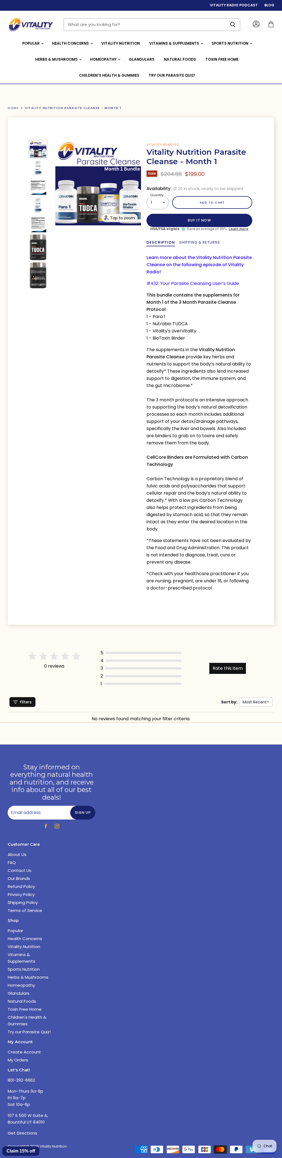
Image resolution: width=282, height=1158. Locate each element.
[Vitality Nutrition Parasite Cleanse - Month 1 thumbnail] (38, 149)
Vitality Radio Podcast (234, 5)
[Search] (233, 24)
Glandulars (141, 59)
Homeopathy (103, 59)
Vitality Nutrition (120, 43)
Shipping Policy (23, 902)
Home (13, 108)
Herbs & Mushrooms (56, 59)
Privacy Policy (21, 894)
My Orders (18, 1060)
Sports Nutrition (230, 43)
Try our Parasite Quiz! (172, 75)
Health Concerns (71, 43)
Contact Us (19, 870)
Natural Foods (180, 59)
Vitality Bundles (163, 144)
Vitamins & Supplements (174, 43)
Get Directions (22, 1133)
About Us (17, 854)
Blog (269, 5)
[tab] (161, 242)
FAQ (12, 862)
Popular (31, 43)
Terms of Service (25, 910)
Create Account (24, 1052)
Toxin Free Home (221, 59)
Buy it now (199, 220)
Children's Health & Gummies (109, 75)
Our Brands (19, 878)
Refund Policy (21, 886)
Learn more (238, 229)
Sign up (83, 812)
